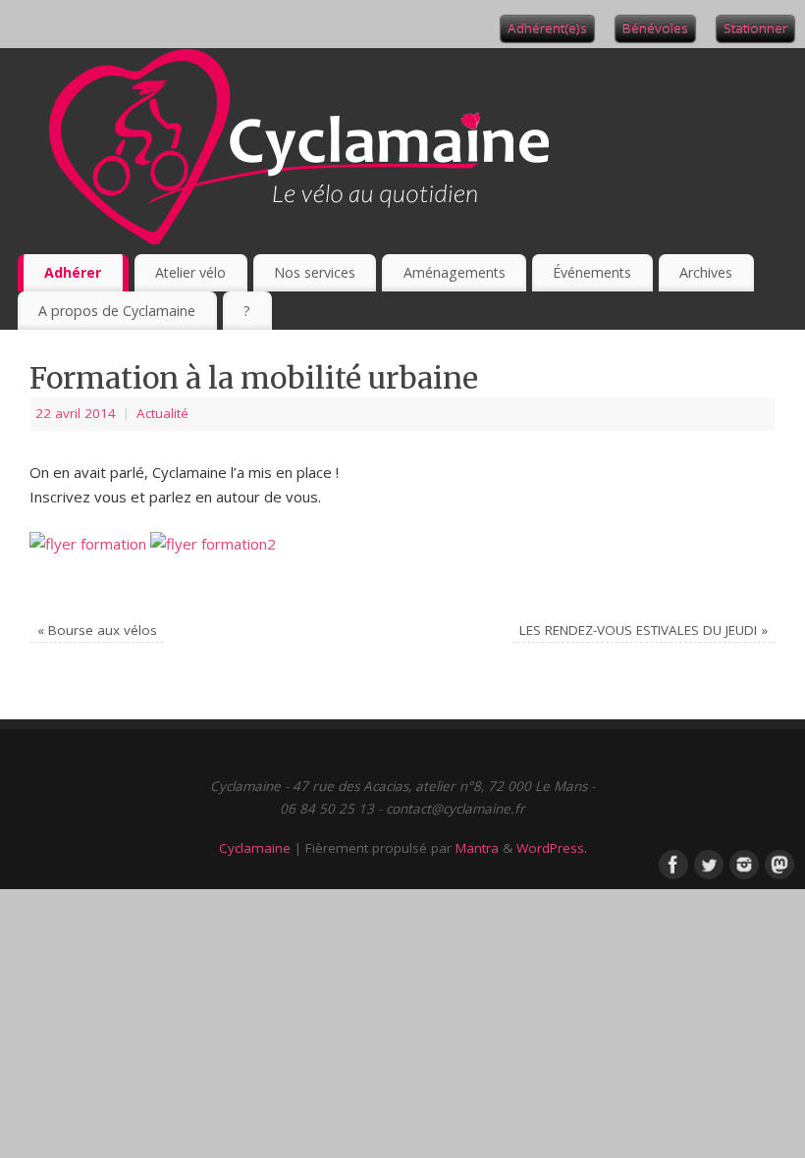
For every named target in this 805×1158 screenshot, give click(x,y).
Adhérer (72, 272)
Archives (705, 272)
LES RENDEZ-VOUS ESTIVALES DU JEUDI (643, 630)
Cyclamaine (255, 848)
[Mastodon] (777, 862)
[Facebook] (671, 862)
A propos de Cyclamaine (116, 310)
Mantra (477, 848)
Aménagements (454, 272)
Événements (592, 272)
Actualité (162, 413)
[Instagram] (742, 862)
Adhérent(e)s (547, 27)
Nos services (314, 272)
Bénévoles (655, 27)
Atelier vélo (190, 272)
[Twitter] (707, 862)
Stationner (755, 27)
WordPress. (551, 848)
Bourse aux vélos (97, 630)
